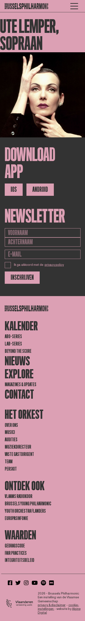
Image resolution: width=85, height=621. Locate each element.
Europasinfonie (16, 518)
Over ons (11, 425)
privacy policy (54, 265)
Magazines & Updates (20, 384)
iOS (14, 189)
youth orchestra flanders (25, 511)
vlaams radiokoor (18, 496)
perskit (11, 469)
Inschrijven (22, 277)
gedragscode (15, 546)
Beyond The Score (18, 351)
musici (10, 432)
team (9, 461)
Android (40, 189)
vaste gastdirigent (19, 454)
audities (11, 439)
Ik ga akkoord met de (39, 265)
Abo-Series (13, 336)
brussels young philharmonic (28, 504)
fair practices (16, 553)
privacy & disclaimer (52, 605)
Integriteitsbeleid (19, 560)
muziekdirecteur (18, 447)
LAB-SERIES (13, 344)
